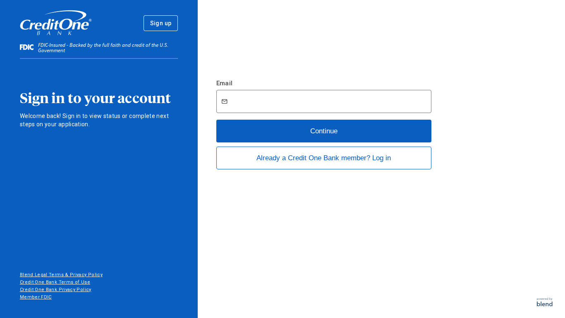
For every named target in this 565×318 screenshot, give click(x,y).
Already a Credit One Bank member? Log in (323, 158)
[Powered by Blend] (545, 304)
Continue (324, 131)
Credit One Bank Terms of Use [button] (55, 282)
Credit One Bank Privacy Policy (55, 289)
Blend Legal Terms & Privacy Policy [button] (61, 274)
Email (224, 83)
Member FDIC (36, 297)
